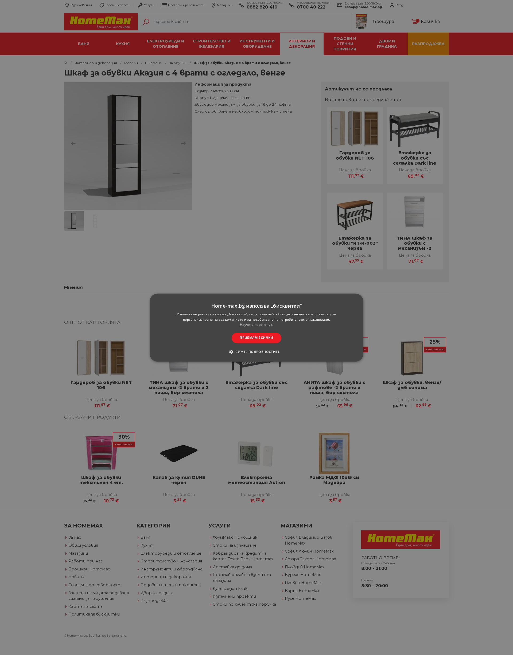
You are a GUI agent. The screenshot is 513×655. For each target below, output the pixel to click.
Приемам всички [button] (256, 338)
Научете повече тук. (256, 325)
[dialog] (256, 327)
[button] (256, 351)
